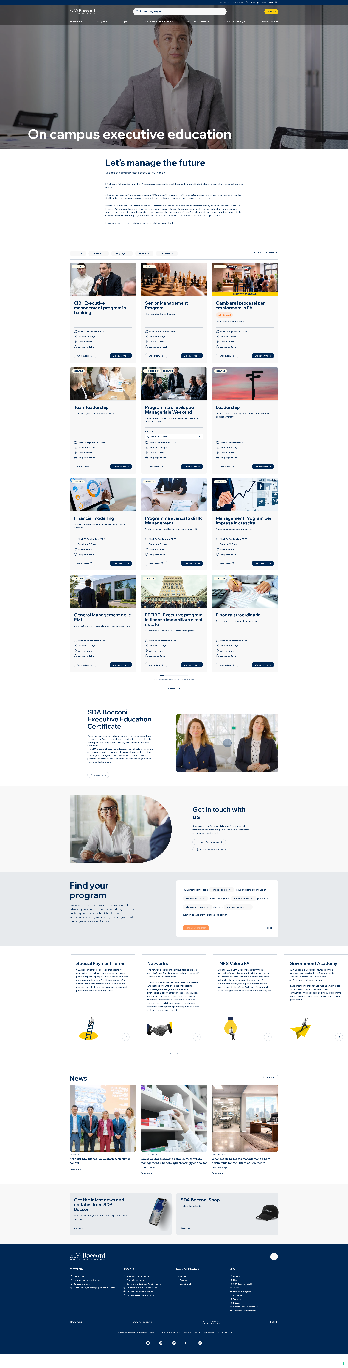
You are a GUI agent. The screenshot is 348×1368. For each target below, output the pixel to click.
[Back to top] (274, 1256)
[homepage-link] (82, 11)
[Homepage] (87, 1256)
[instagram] (200, 1343)
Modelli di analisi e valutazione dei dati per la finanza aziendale (99, 526)
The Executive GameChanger (160, 314)
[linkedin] (174, 1343)
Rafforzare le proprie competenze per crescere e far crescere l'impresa (171, 420)
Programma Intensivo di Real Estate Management (170, 630)
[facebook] (148, 1343)
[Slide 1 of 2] (170, 1054)
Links (232, 1269)
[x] (161, 1343)
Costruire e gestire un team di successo (94, 413)
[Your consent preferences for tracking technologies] (343, 1363)
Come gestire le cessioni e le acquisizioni (236, 621)
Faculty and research (198, 21)
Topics (125, 21)
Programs (102, 21)
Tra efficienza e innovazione (230, 321)
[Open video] (227, 743)
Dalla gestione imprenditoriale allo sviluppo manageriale (102, 625)
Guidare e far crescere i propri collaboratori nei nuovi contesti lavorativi (242, 415)
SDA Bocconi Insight (235, 21)
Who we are (76, 21)
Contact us (271, 11)
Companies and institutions (158, 21)
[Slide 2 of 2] (177, 1054)
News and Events (269, 21)
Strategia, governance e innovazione (234, 529)
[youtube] (187, 1343)
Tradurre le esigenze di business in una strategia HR (171, 529)
